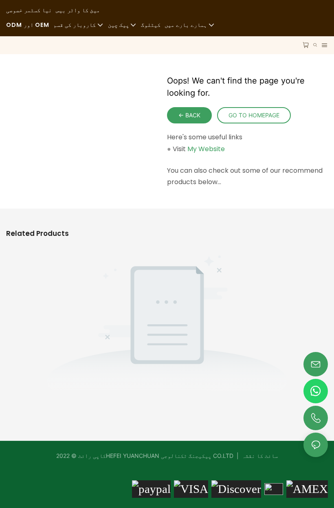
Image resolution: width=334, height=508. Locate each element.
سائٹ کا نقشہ (259, 455)
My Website (206, 149)
